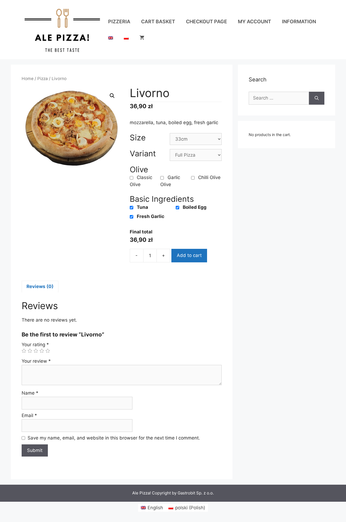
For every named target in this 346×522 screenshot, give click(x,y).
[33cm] (196, 139)
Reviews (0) (40, 286)
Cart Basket (158, 21)
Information (299, 21)
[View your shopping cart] (142, 38)
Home (28, 78)
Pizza (42, 78)
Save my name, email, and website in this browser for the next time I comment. (114, 438)
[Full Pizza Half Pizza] (196, 155)
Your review (36, 361)
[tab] (40, 287)
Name (30, 393)
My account (254, 21)
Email (29, 415)
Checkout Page (206, 21)
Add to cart (189, 255)
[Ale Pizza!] (62, 29)
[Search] (316, 98)
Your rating (35, 344)
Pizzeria (119, 21)
